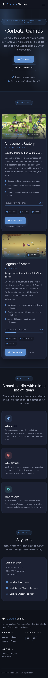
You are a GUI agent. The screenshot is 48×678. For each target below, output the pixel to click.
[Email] (34, 638)
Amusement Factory (10, 637)
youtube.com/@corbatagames (24, 588)
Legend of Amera (8, 641)
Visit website (16, 220)
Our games (26, 59)
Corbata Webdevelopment (22, 594)
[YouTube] (27, 638)
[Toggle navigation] (43, 4)
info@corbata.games (19, 582)
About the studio (25, 67)
